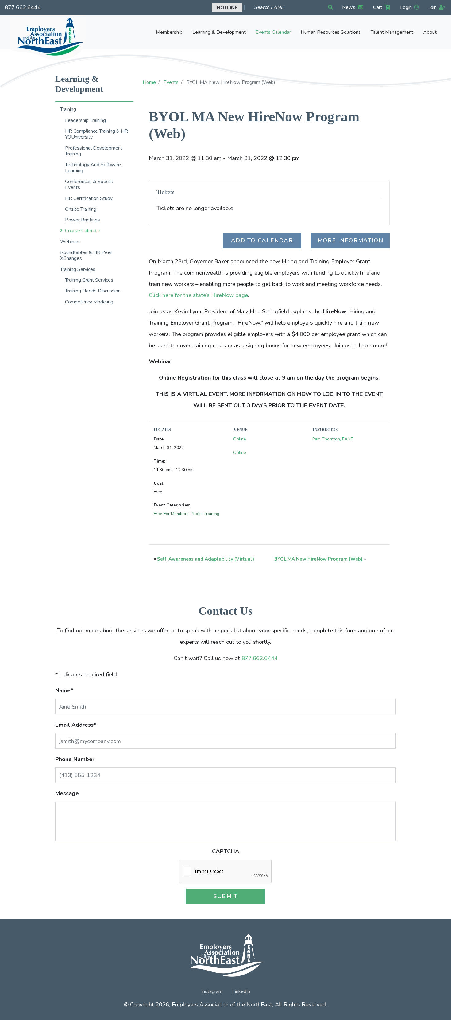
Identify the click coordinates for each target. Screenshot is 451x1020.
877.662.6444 (23, 7)
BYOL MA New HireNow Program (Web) (318, 559)
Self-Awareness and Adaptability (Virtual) (205, 559)
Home (149, 82)
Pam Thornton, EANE (332, 439)
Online (239, 439)
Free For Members (171, 514)
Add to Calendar (262, 240)
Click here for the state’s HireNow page (198, 295)
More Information (351, 240)
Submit (225, 896)
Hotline (227, 7)
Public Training (205, 514)
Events (171, 82)
